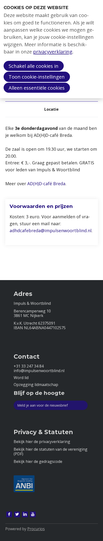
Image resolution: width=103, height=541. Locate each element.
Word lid (21, 377)
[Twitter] (17, 514)
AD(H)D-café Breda (46, 183)
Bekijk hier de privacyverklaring (42, 441)
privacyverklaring (52, 51)
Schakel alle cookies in (33, 66)
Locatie (51, 109)
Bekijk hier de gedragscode (38, 461)
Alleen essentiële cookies (37, 87)
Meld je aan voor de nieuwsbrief (42, 405)
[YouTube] (33, 514)
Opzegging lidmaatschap (36, 384)
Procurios (36, 528)
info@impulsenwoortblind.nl (39, 370)
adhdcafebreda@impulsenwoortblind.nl (51, 230)
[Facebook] (9, 514)
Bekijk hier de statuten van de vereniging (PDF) (50, 451)
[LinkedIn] (25, 514)
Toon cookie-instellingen (37, 76)
